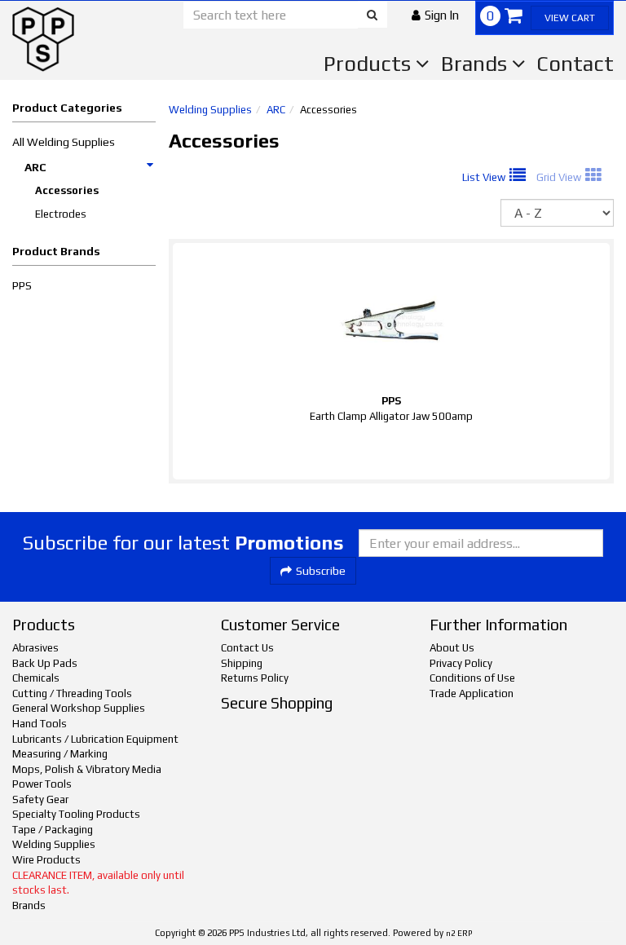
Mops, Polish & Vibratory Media (86, 769)
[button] (435, 15)
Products (370, 63)
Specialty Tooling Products (76, 814)
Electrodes (60, 214)
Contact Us (247, 648)
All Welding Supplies (63, 141)
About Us (452, 648)
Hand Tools (39, 724)
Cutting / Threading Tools (72, 693)
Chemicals (36, 678)
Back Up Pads (44, 663)
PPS (22, 285)
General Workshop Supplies (78, 708)
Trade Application (472, 693)
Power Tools (42, 784)
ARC (35, 167)
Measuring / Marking (60, 754)
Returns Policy (255, 678)
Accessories (67, 190)
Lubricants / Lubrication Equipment (95, 739)
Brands (476, 63)
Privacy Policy (461, 663)
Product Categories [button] (67, 107)
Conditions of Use (472, 678)
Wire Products (46, 860)
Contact (575, 63)
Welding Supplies (210, 110)
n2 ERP (459, 933)
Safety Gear (40, 799)
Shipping (241, 663)
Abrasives (35, 648)
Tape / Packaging (52, 830)
